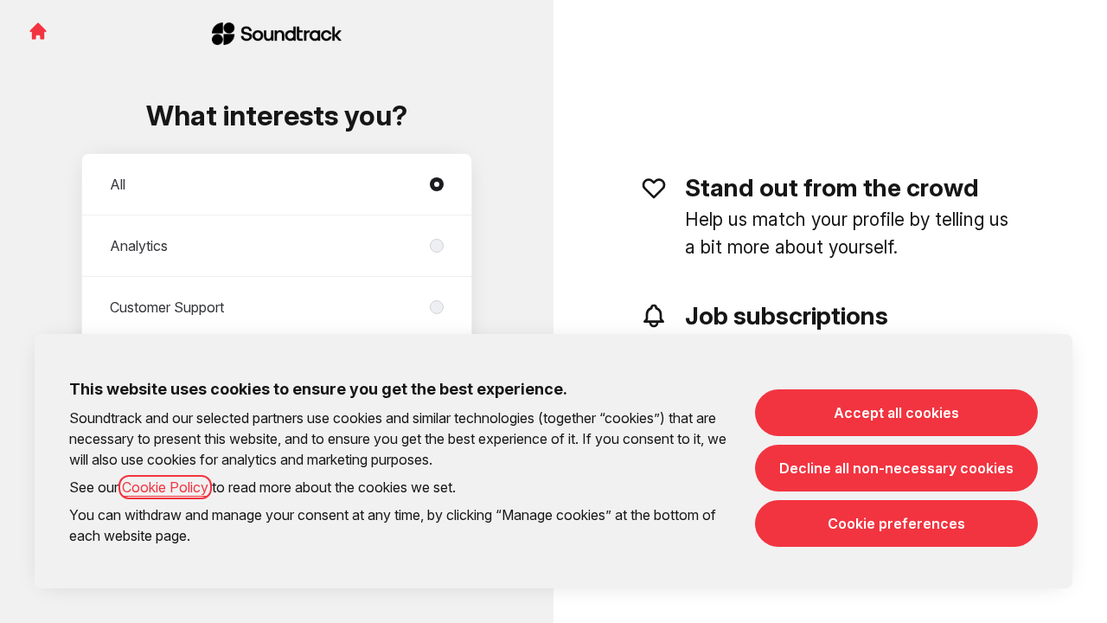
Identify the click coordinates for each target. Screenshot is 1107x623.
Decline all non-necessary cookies (896, 468)
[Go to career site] (38, 31)
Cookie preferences (896, 523)
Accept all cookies (896, 412)
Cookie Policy (165, 487)
